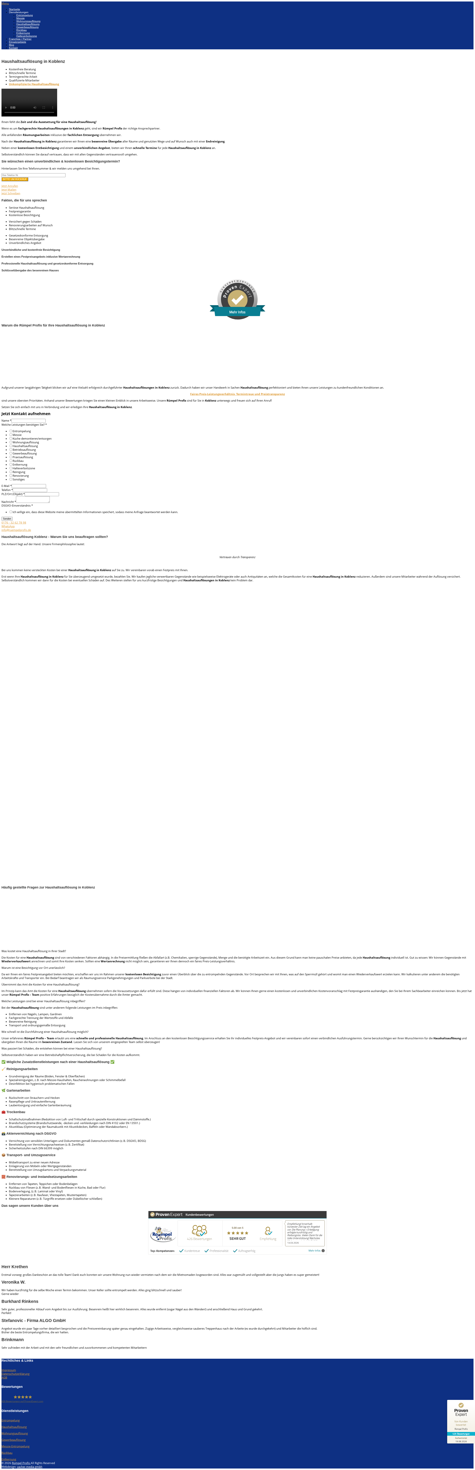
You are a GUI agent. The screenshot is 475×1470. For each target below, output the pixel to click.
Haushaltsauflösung (28, 24)
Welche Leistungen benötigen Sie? (24, 424)
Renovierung (21, 475)
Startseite (14, 9)
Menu (5, 3)
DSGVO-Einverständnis (17, 505)
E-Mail (6, 486)
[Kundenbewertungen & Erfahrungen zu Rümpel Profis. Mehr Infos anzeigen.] (237, 318)
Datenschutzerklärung (15, 1374)
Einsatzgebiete (17, 41)
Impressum (8, 1370)
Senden (7, 518)
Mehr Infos (315, 1250)
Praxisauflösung (23, 457)
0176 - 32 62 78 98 (13, 522)
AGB (4, 1377)
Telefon (7, 490)
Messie (20, 18)
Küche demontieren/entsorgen (32, 438)
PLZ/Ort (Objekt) (13, 494)
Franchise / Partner (20, 38)
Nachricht (8, 502)
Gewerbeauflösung (27, 27)
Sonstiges (19, 479)
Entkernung (23, 33)
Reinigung (19, 472)
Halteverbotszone (26, 36)
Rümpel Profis (21, 1463)
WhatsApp (8, 526)
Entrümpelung (24, 15)
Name (6, 420)
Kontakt (13, 47)
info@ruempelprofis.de (16, 530)
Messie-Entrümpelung (15, 1446)
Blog (11, 44)
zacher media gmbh (29, 1467)
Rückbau (21, 30)
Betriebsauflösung (24, 449)
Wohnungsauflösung (28, 21)
